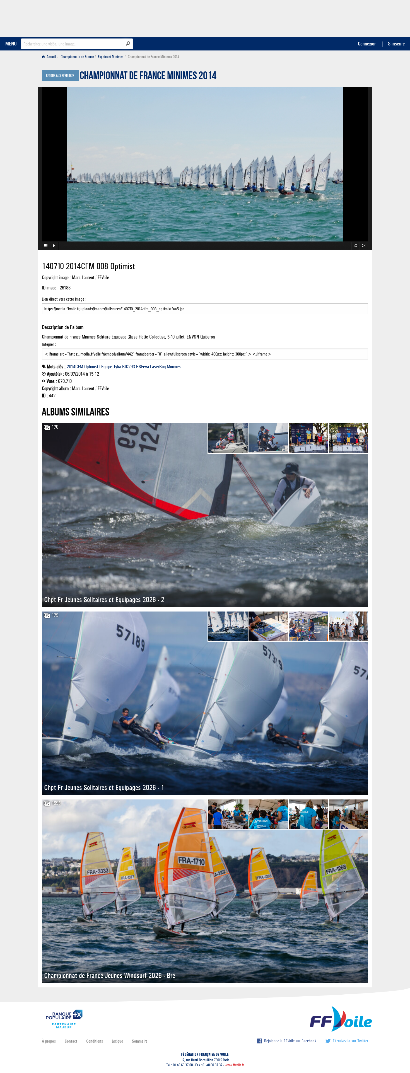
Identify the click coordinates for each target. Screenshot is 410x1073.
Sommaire (139, 1041)
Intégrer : (49, 344)
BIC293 (128, 366)
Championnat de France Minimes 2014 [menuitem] (153, 56)
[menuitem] (50, 56)
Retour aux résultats (60, 76)
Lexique (117, 1041)
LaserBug (158, 366)
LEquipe (105, 366)
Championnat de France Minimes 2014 (148, 77)
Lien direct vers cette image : (64, 299)
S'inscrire (396, 43)
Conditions (94, 1041)
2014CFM (75, 366)
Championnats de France (77, 56)
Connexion (367, 43)
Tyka (117, 366)
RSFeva (142, 366)
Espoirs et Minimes (110, 56)
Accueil (51, 56)
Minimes (174, 366)
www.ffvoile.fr (234, 1065)
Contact (71, 1041)
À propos (49, 1041)
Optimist (91, 366)
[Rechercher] (128, 43)
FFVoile (333, 17)
